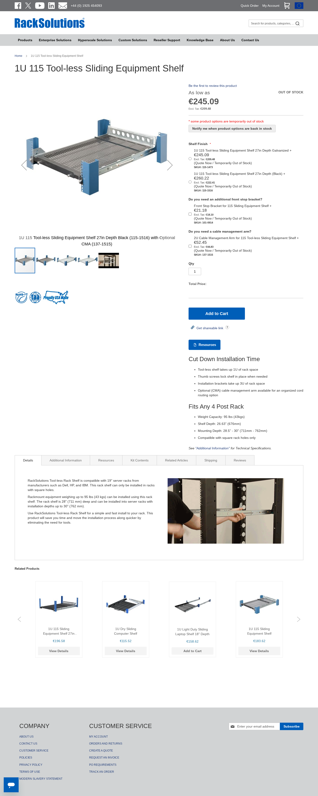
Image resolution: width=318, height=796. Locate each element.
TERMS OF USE (29, 771)
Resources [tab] (106, 460)
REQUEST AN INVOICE (104, 757)
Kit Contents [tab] (140, 460)
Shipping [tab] (210, 460)
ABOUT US (26, 736)
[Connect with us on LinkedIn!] (51, 5)
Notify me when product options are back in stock (232, 128)
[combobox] (276, 23)
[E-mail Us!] (62, 5)
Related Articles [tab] (176, 460)
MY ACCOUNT (98, 736)
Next (299, 619)
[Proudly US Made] (56, 299)
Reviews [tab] (240, 460)
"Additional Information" (212, 448)
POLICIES (25, 757)
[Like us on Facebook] (18, 5)
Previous (19, 619)
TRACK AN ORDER (101, 771)
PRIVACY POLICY (30, 764)
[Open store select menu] (299, 8)
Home (19, 56)
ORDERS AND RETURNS (105, 743)
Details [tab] (28, 460)
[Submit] (297, 23)
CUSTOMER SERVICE (33, 750)
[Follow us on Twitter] (28, 5)
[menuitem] (95, 40)
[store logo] (50, 27)
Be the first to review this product (213, 86)
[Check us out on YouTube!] (39, 5)
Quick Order (250, 5)
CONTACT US (28, 743)
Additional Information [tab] (66, 460)
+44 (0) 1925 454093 (86, 5)
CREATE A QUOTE (101, 750)
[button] (24, 165)
